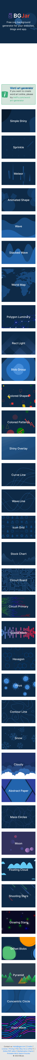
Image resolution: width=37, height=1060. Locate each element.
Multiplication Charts (25, 1051)
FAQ (17, 1049)
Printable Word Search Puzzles (18, 1053)
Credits (29, 1046)
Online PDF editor (9, 1051)
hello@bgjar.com (19, 1046)
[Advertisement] (18, 64)
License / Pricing (8, 1049)
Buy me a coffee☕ (27, 1049)
